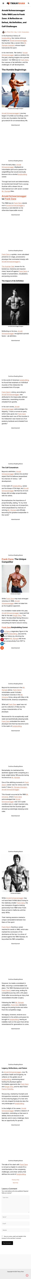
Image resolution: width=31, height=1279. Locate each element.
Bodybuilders (25, 32)
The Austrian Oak (8, 266)
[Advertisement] (15, 143)
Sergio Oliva (17, 615)
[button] (28, 3)
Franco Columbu (7, 1089)
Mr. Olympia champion (19, 787)
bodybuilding (6, 38)
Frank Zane (24, 60)
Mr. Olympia (6, 191)
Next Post (15, 1182)
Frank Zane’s (6, 392)
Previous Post (15, 1179)
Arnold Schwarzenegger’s (11, 113)
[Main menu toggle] (3, 3)
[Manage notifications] (27, 1275)
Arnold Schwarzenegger (18, 40)
